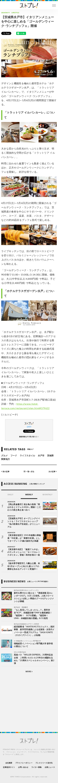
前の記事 (5, 471)
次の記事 (52, 471)
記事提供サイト (9, 767)
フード (14, 456)
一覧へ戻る (29, 471)
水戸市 (41, 456)
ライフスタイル (27, 456)
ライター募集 (36, 767)
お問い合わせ (23, 767)
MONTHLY (47, 494)
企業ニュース (50, 767)
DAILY (10, 494)
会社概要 (8, 763)
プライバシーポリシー (23, 763)
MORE (29, 671)
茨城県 (50, 456)
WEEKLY (29, 494)
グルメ (4, 456)
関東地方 (5, 459)
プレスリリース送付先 (44, 763)
